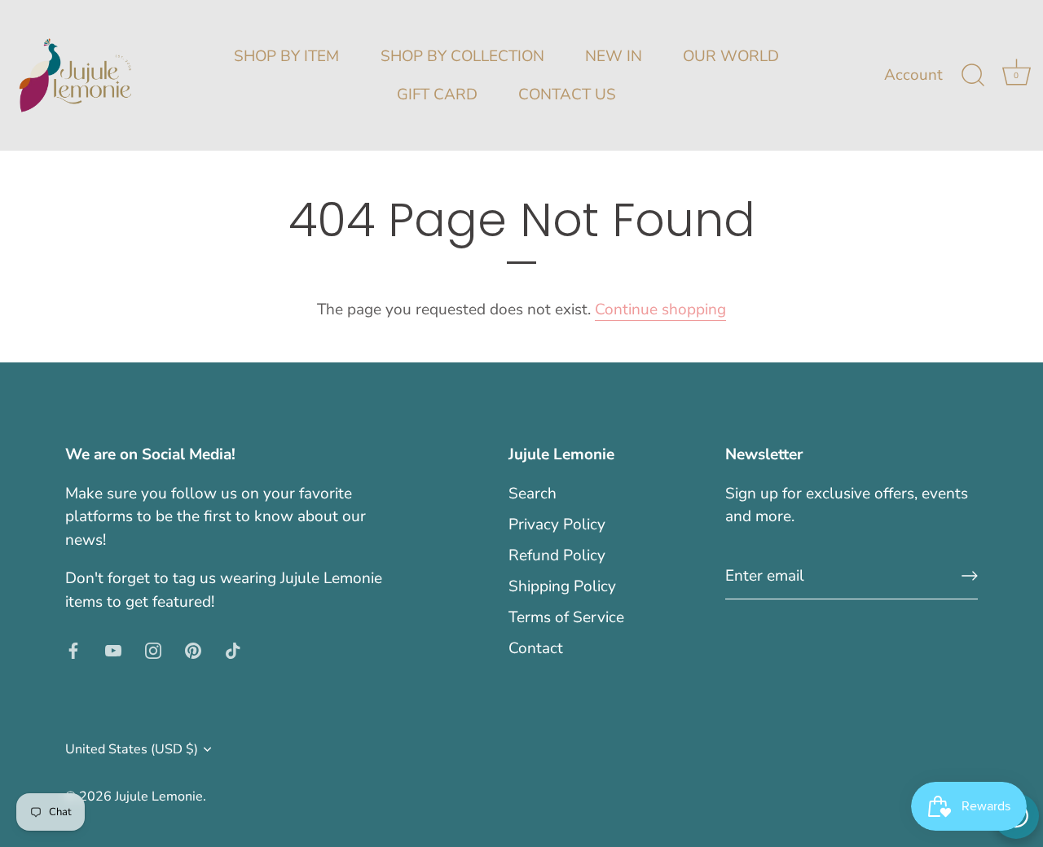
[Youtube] (113, 649)
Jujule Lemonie (159, 796)
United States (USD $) (131, 749)
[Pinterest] (193, 649)
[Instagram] (153, 649)
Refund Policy (556, 555)
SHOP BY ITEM (286, 56)
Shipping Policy (562, 586)
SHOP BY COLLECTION (462, 56)
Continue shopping (660, 309)
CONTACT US (567, 94)
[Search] (973, 76)
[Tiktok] (233, 649)
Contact (535, 648)
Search (532, 493)
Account (913, 75)
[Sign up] (970, 576)
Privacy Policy (556, 524)
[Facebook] (73, 649)
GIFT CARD (437, 94)
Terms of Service (566, 617)
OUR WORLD (731, 56)
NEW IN (613, 56)
